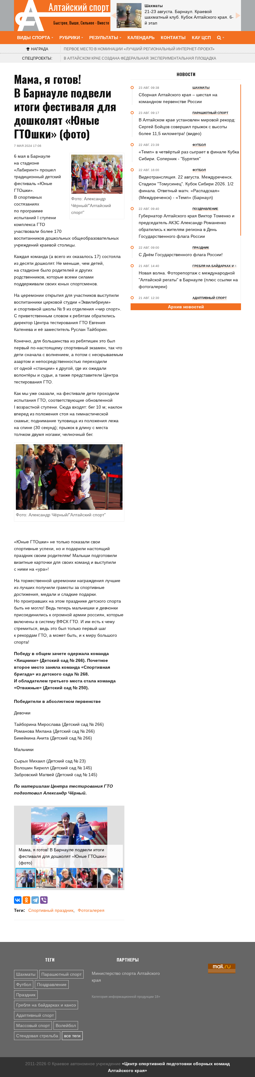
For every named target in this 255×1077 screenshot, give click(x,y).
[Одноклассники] (26, 900)
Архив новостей (186, 306)
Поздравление (52, 984)
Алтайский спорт (79, 7)
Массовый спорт (33, 1025)
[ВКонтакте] (17, 900)
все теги (72, 1035)
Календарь (141, 37)
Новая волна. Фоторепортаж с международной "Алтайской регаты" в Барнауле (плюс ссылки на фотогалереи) (188, 279)
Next (238, 15)
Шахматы (25, 974)
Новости (186, 74)
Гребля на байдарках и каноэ (46, 1004)
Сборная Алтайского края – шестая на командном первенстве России (178, 98)
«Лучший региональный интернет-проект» (139, 49)
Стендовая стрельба (37, 1035)
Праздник (25, 994)
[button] (117, 813)
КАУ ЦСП (201, 37)
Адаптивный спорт (35, 1015)
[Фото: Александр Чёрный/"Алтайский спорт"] (69, 476)
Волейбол (66, 1025)
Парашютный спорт (61, 974)
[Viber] (44, 900)
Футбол (23, 984)
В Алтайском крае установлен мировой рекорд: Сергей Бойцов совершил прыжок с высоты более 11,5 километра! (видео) (187, 126)
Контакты (173, 37)
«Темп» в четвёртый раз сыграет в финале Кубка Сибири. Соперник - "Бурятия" (189, 155)
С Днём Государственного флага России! (181, 254)
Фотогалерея (91, 910)
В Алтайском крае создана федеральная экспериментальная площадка (140, 58)
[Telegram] (35, 900)
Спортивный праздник (50, 910)
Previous (113, 15)
